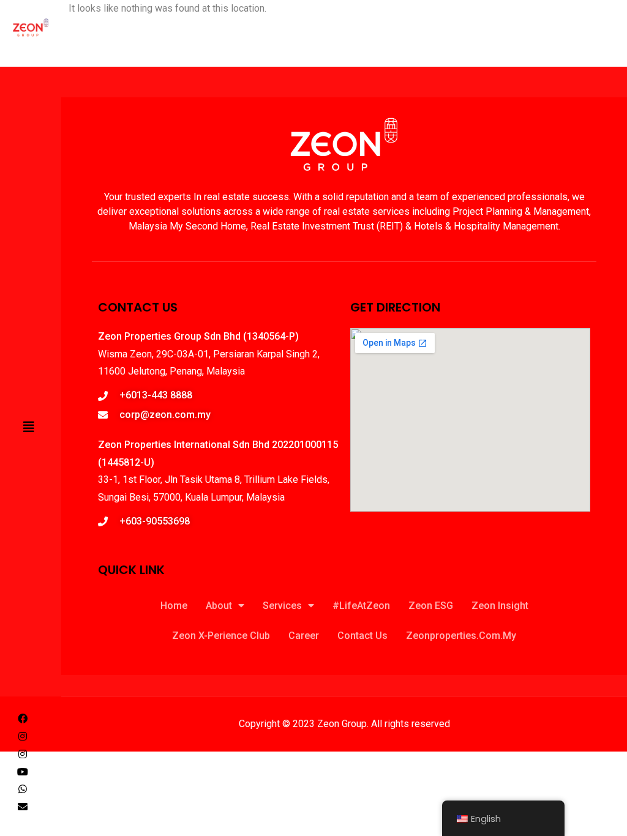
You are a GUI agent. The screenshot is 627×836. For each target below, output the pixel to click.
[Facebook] (23, 718)
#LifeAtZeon (361, 605)
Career (303, 635)
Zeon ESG (430, 605)
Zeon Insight (499, 605)
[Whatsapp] (23, 789)
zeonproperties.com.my (461, 635)
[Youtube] (23, 772)
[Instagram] (23, 736)
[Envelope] (23, 807)
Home (173, 605)
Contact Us (362, 635)
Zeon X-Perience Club (221, 635)
